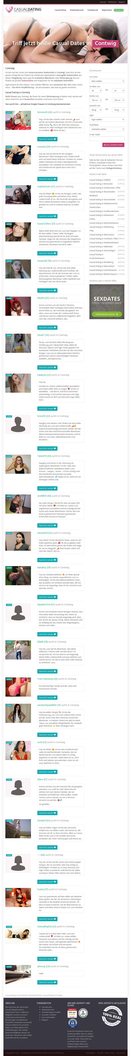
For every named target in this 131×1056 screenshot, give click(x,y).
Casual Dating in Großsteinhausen (106, 256)
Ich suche (93, 76)
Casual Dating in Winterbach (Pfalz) (106, 217)
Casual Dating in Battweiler (106, 183)
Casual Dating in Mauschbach (106, 266)
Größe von (94, 96)
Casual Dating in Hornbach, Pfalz (106, 238)
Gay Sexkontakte (48, 1017)
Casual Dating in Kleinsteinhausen (106, 223)
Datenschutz (110, 1053)
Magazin (121, 2)
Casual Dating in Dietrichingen (106, 250)
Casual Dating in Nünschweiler (106, 199)
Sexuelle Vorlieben (49, 1015)
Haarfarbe (94, 124)
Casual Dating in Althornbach (106, 234)
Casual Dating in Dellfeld (106, 180)
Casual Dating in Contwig (52, 995)
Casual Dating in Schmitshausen (106, 270)
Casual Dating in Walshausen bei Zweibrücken (106, 205)
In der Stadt (94, 134)
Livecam (103, 2)
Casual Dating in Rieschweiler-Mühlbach (106, 193)
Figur (91, 115)
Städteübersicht (77, 10)
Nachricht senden (46, 139)
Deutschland (23, 995)
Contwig (66, 112)
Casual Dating (60, 10)
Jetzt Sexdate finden (114, 145)
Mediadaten (90, 1053)
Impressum (120, 1053)
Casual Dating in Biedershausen (106, 274)
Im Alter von (94, 86)
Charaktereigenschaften (51, 1012)
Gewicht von (94, 105)
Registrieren (112, 10)
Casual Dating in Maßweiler (106, 246)
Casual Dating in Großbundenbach (106, 211)
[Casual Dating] (23, 10)
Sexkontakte (27, 80)
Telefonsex (112, 2)
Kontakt (100, 1053)
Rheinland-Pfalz (35, 995)
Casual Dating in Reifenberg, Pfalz (106, 229)
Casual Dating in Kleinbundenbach (106, 243)
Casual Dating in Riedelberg (106, 262)
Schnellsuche (93, 10)
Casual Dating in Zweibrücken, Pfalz (106, 188)
